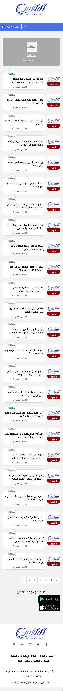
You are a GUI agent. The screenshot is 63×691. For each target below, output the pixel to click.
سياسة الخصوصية (35, 671)
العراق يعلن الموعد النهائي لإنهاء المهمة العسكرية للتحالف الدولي (28, 456)
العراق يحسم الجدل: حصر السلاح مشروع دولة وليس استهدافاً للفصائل (25, 205)
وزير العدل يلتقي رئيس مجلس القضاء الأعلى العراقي (26, 164)
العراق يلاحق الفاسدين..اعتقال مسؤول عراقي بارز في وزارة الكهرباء (25, 372)
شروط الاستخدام (16, 671)
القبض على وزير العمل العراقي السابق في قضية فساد (26, 560)
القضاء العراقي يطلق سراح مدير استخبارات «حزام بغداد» (24, 185)
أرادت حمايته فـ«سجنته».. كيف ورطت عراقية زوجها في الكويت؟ (26, 143)
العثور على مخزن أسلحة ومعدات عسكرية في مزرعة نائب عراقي (24, 498)
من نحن (51, 671)
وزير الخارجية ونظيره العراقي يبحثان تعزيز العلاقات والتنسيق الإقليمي (25, 226)
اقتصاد (14, 656)
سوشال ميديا (24, 661)
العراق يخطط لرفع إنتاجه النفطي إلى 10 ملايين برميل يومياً (25, 101)
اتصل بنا (38, 676)
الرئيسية (51, 656)
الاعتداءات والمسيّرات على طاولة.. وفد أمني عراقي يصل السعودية (26, 393)
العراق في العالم (28, 656)
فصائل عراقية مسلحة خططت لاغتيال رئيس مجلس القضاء (26, 310)
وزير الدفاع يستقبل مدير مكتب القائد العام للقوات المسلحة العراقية (24, 414)
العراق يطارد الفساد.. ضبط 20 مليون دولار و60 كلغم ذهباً (24, 352)
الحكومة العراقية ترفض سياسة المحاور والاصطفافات (25, 518)
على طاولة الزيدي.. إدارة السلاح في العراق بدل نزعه (24, 122)
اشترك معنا (26, 676)
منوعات (36, 661)
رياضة (46, 661)
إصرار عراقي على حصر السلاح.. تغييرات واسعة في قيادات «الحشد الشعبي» (26, 477)
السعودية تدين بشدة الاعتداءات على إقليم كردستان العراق (26, 247)
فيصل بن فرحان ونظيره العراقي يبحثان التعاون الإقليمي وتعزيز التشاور (26, 268)
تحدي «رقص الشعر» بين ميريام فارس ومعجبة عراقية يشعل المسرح (26, 539)
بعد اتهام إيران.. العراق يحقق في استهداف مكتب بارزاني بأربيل (28, 289)
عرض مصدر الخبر (18, 86)
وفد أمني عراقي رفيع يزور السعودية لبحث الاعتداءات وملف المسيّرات (24, 435)
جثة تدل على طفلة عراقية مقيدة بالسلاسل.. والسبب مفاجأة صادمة (27, 80)
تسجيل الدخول (8, 26)
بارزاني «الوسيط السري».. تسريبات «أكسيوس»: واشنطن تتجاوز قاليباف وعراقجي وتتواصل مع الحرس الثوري (26, 331)
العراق (42, 656)
